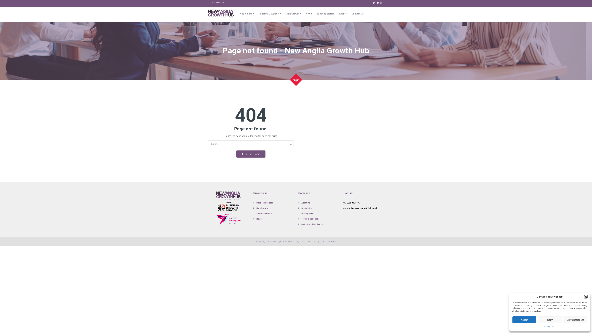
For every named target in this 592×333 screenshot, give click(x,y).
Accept (524, 320)
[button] (585, 296)
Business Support (264, 203)
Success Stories (325, 13)
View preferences (575, 320)
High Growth (292, 13)
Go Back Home (252, 154)
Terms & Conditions (310, 219)
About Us (305, 203)
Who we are (246, 13)
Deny (550, 320)
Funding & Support (269, 13)
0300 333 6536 (217, 3)
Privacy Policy (549, 326)
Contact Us (358, 13)
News (309, 13)
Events (343, 13)
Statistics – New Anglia (312, 224)
